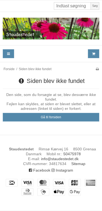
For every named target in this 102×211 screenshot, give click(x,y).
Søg (95, 5)
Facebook (41, 170)
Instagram (64, 170)
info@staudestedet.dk (60, 159)
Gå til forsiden (51, 117)
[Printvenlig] (97, 69)
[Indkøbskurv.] (93, 53)
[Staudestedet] (51, 28)
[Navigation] (8, 53)
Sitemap (78, 164)
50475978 (72, 154)
